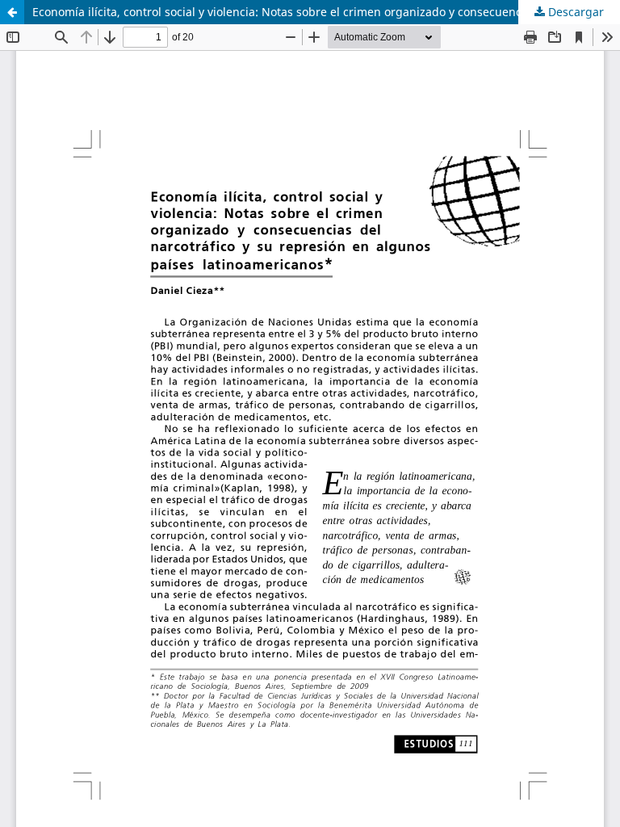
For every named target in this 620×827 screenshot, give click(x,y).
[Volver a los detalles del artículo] (12, 12)
